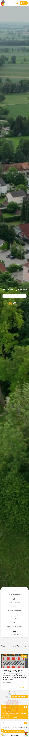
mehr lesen (23, 687)
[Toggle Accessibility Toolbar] (2, 730)
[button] (24, 3)
